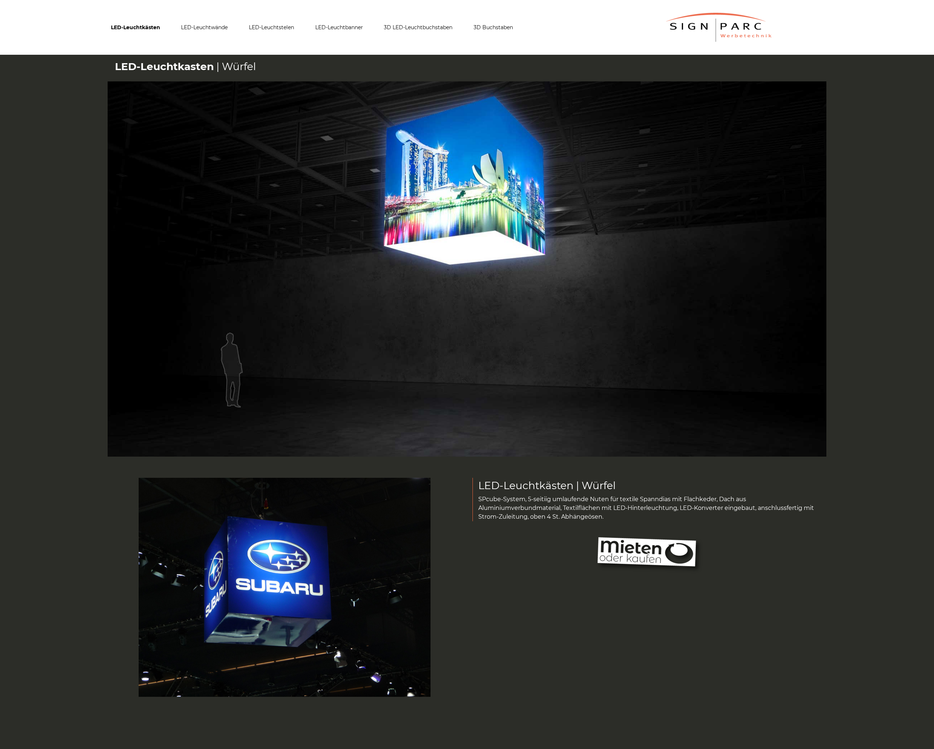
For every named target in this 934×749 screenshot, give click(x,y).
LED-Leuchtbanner (339, 27)
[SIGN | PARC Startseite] (719, 27)
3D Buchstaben (493, 27)
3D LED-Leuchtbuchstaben (418, 27)
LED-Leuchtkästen (135, 27)
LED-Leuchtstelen (271, 27)
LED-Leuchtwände (204, 27)
